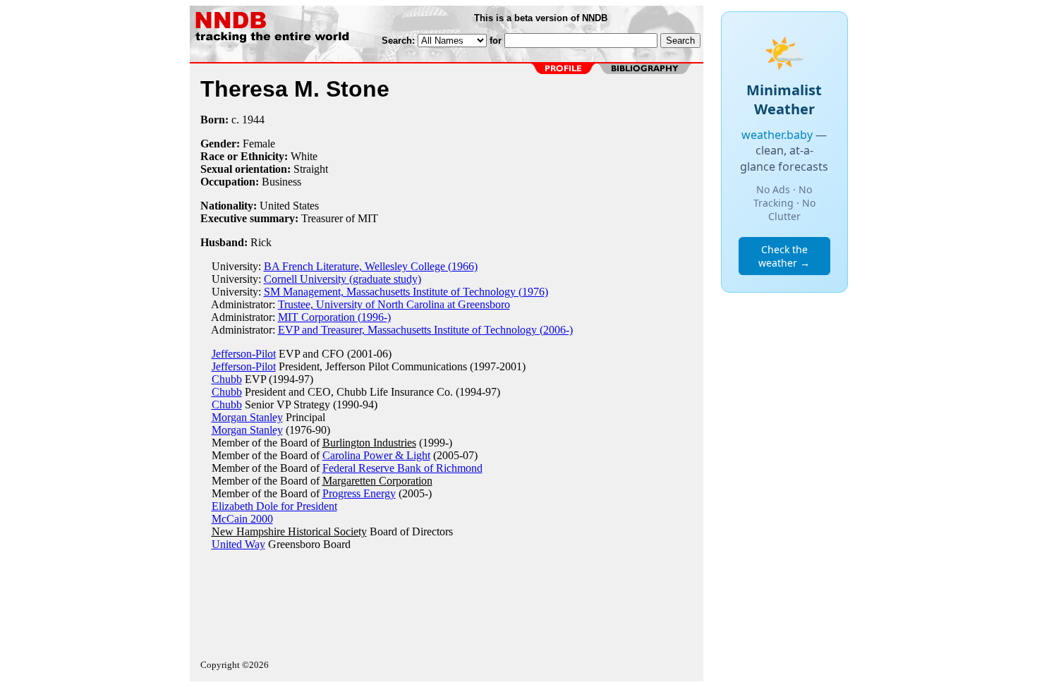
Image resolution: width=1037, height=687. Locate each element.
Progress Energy (359, 493)
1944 (253, 120)
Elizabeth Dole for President (274, 506)
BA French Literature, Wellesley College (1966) (371, 266)
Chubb (227, 379)
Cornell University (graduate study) (342, 279)
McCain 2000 (242, 519)
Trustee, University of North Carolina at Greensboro (394, 304)
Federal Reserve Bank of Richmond (402, 468)
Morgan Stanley (247, 417)
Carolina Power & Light (376, 455)
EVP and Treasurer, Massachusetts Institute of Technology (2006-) (425, 330)
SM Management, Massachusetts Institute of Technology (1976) (406, 292)
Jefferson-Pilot (244, 354)
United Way (238, 544)
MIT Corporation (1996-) (334, 317)
